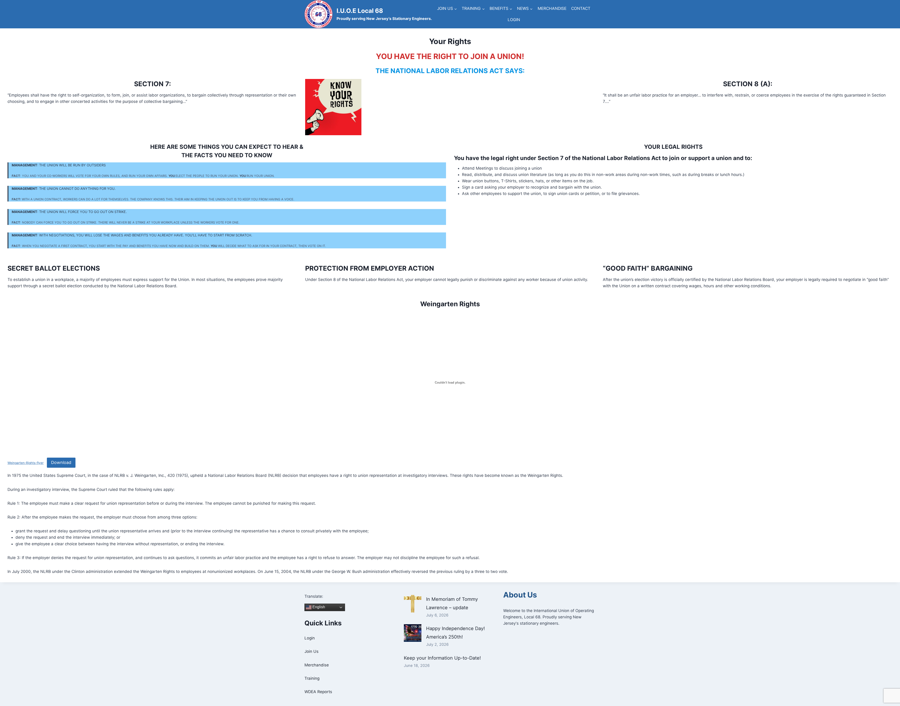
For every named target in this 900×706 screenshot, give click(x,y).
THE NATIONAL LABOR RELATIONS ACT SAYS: (450, 71)
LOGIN (514, 19)
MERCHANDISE (552, 8)
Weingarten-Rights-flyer (26, 463)
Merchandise (316, 665)
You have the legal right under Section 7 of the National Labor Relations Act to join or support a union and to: (603, 158)
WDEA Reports (318, 691)
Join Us (311, 651)
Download (61, 462)
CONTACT (580, 8)
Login (309, 638)
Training (311, 678)
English (318, 607)
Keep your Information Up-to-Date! (442, 658)
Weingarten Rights (450, 304)
